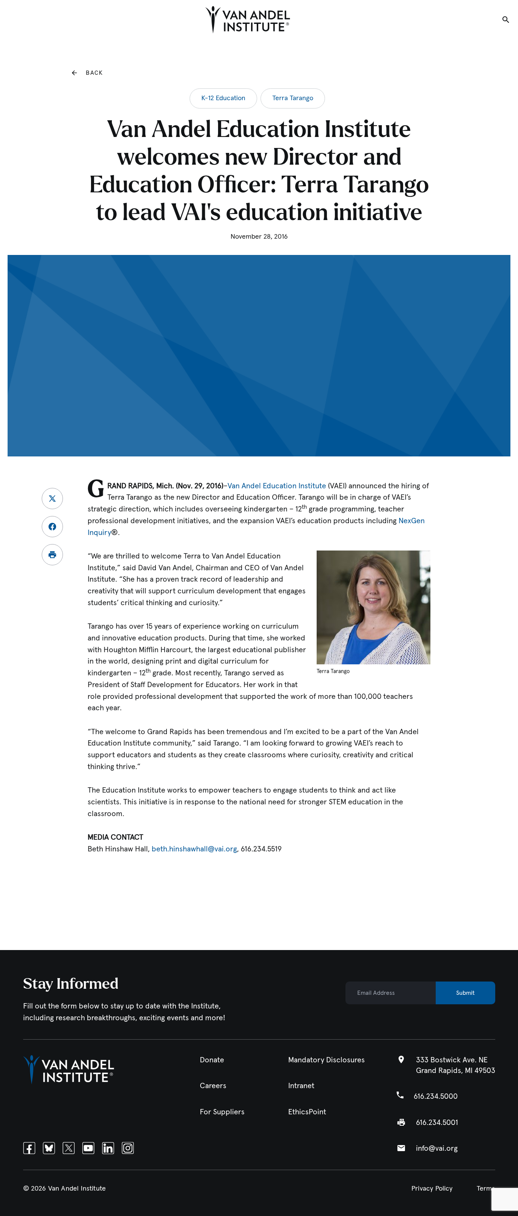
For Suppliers (222, 1112)
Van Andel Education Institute (277, 486)
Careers (213, 1086)
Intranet (301, 1086)
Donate (212, 1060)
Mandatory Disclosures (326, 1060)
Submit (465, 993)
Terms (486, 1188)
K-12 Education (223, 98)
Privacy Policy (432, 1188)
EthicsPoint (307, 1112)
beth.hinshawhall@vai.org (194, 849)
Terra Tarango (292, 98)
